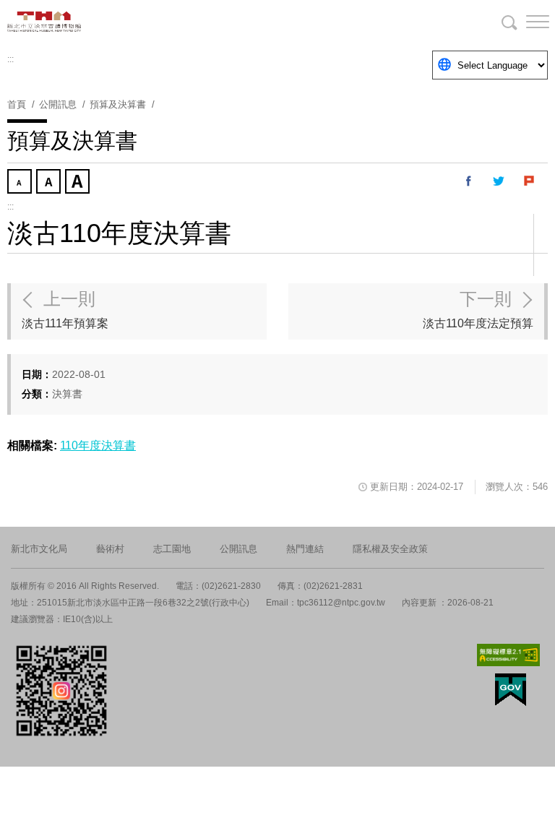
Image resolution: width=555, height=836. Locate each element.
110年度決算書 (98, 445)
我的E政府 (510, 689)
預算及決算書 (118, 104)
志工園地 (172, 548)
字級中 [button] (50, 183)
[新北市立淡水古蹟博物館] (79, 21)
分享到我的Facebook (469, 181)
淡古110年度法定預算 (478, 309)
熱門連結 (305, 548)
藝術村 (110, 548)
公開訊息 (238, 548)
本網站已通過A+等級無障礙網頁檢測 (509, 655)
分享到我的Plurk (529, 181)
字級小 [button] (21, 183)
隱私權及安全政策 (390, 548)
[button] (526, 21)
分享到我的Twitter (499, 181)
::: (10, 59)
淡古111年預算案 (65, 309)
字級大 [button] (78, 183)
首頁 (16, 104)
